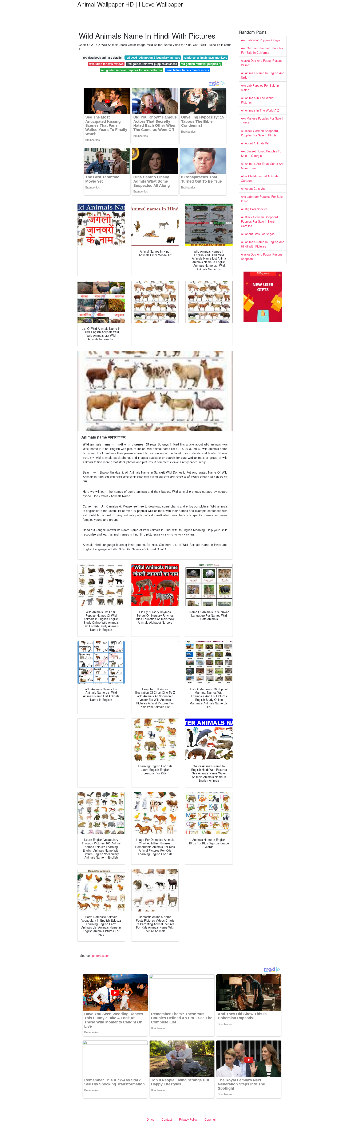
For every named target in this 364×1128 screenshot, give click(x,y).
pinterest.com (101, 955)
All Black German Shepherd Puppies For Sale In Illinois (259, 133)
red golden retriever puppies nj (201, 64)
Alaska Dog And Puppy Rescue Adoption (261, 256)
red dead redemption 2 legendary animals (153, 57)
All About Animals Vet (255, 143)
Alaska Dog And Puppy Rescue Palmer (261, 62)
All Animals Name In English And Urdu (262, 75)
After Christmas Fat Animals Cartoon (259, 178)
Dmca (150, 1119)
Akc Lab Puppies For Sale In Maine (260, 87)
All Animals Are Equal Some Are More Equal (262, 166)
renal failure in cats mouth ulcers (187, 70)
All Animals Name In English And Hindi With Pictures (262, 244)
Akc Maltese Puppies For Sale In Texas (262, 120)
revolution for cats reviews (106, 64)
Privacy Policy (188, 1119)
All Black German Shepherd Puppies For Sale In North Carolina (259, 221)
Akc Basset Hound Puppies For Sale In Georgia (261, 153)
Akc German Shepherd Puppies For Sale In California (262, 50)
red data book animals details (102, 57)
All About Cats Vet (253, 188)
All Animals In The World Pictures (257, 100)
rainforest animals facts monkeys (205, 57)
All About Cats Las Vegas (257, 234)
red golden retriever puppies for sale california (131, 70)
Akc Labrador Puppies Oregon (261, 40)
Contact (167, 1119)
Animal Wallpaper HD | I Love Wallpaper (130, 4)
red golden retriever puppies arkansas (152, 64)
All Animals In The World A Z (260, 110)
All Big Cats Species (254, 209)
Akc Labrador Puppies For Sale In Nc (262, 198)
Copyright (211, 1119)
